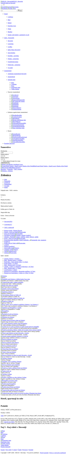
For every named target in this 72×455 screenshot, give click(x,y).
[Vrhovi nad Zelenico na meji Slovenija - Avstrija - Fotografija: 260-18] (15, 333)
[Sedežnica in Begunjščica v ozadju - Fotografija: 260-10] (11, 307)
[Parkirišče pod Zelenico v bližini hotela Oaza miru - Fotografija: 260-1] (15, 279)
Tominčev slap (8, 249)
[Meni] (4, 5)
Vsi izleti (10, 67)
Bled (9, 20)
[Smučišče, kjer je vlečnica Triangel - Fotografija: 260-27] (11, 361)
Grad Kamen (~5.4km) (10, 270)
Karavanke (22, 100)
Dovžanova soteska (17, 235)
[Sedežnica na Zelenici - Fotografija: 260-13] (7, 317)
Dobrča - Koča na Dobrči (11, 232)
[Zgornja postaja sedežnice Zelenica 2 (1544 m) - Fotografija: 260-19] (14, 336)
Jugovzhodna (11, 53)
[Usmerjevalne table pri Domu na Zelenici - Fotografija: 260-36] (13, 390)
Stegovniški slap (8, 248)
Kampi (18, 134)
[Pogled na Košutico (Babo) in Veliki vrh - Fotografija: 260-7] (12, 298)
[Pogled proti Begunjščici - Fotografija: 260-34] (8, 383)
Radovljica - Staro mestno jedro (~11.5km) (16, 262)
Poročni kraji (23, 137)
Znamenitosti (7, 70)
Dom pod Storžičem (9, 233)
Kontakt (31, 450)
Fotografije (7, 181)
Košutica (7, 241)
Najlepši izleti (11, 79)
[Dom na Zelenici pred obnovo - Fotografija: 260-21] (10, 342)
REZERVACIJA (5, 162)
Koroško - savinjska (13, 56)
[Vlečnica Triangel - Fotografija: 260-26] (6, 358)
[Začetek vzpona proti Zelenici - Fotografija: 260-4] (10, 288)
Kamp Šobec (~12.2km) (11, 263)
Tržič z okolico (18, 169)
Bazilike (19, 115)
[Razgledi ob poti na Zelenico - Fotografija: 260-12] (9, 314)
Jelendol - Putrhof (9, 237)
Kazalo (3, 450)
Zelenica (6, 252)
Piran (12, 86)
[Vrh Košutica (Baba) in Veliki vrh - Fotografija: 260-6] (11, 295)
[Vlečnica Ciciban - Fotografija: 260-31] (6, 374)
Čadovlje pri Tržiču (9, 422)
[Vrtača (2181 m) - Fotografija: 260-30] (6, 371)
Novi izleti (8, 450)
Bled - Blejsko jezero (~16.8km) (13, 260)
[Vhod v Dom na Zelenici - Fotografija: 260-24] (8, 352)
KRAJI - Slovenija (17, 1)
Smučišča (20, 140)
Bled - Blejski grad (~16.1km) (12, 265)
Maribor (10, 32)
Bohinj (10, 23)
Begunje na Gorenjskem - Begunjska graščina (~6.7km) (19, 271)
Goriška (10, 47)
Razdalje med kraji (9, 143)
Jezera (17, 98)
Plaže (17, 104)
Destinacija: (4, 151)
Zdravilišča (22, 142)
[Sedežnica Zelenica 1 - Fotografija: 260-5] (7, 292)
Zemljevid (7, 182)
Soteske (19, 109)
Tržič (10, 251)
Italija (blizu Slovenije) (14, 50)
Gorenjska (10, 44)
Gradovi (19, 117)
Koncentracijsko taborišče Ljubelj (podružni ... (17, 240)
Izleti (5, 179)
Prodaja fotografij (5, 447)
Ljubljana (10, 17)
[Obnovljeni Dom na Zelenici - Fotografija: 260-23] (9, 349)
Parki (17, 103)
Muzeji (18, 121)
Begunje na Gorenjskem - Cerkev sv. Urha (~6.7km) (18, 273)
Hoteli (6, 14)
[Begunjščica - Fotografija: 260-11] (5, 311)
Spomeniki (22, 126)
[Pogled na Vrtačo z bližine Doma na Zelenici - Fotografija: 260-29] (14, 368)
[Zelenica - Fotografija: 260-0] (4, 276)
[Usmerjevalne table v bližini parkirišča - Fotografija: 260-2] (12, 282)
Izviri (17, 95)
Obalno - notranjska (13, 59)
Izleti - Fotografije (9, 38)
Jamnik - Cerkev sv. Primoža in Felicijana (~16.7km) (18, 266)
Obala (9, 29)
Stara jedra (21, 128)
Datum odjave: (5, 157)
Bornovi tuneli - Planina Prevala (13, 230)
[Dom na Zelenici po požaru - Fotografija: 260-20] (9, 339)
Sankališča (21, 138)
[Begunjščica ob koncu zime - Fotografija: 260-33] (9, 380)
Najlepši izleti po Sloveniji (8, 3)
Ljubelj (6, 245)
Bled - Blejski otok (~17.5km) (12, 268)
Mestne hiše (22, 120)
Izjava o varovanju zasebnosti (57, 453)
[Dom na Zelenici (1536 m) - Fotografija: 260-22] (9, 345)
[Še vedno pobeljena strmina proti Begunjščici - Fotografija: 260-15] (14, 323)
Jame (16, 96)
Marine (19, 135)
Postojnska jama (15, 87)
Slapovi (19, 107)
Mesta (17, 118)
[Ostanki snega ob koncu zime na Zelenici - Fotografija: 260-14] (13, 320)
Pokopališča (22, 123)
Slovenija (10, 41)
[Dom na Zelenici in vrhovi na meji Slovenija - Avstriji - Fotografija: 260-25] (16, 355)
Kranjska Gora (12, 26)
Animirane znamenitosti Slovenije (17, 73)
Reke (17, 106)
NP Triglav (22, 101)
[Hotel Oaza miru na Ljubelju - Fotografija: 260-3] (9, 285)
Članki (19, 450)
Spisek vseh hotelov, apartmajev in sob (18, 35)
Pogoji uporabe (44, 453)
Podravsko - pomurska (14, 65)
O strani (14, 450)
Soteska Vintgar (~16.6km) (11, 258)
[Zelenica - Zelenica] (7, 171)
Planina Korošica (9, 246)
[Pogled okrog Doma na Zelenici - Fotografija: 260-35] (10, 387)
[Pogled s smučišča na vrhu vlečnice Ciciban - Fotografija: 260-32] (13, 377)
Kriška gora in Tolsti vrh (11, 243)
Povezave (25, 450)
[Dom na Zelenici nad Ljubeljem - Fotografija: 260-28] (10, 364)
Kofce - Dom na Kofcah (11, 238)
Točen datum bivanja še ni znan (11, 161)
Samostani (21, 125)
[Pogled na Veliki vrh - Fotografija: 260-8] (7, 301)
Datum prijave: (5, 154)
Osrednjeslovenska (13, 62)
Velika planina (15, 89)
